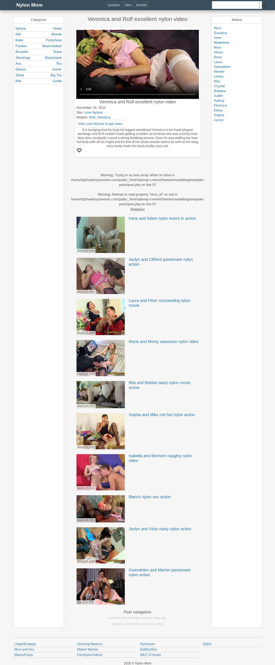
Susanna (220, 33)
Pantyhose (54, 40)
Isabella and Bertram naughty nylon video (160, 458)
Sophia (219, 115)
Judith (218, 96)
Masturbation (52, 46)
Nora (217, 47)
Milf (18, 34)
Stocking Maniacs (89, 644)
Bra (59, 63)
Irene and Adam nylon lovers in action (162, 218)
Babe (19, 40)
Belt (18, 81)
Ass (18, 63)
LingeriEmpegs (25, 644)
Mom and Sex (24, 649)
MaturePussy (23, 655)
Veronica (103, 117)
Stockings (23, 58)
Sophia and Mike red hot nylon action (162, 414)
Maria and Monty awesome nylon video (163, 341)
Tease (57, 52)
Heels (57, 28)
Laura (218, 62)
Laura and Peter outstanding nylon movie (159, 303)
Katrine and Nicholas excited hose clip (137, 618)
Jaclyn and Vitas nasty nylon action (160, 529)
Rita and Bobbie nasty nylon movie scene (159, 385)
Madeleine (221, 43)
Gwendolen (222, 67)
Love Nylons (93, 112)
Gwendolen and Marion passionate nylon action (160, 572)
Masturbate (53, 58)
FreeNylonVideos (89, 655)
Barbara (220, 91)
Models (141, 5)
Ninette (219, 72)
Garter (57, 69)
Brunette (22, 52)
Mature (21, 69)
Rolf (92, 117)
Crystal (219, 86)
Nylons (21, 28)
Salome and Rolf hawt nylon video (137, 624)
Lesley (219, 76)
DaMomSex (148, 649)
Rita (217, 81)
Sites (128, 5)
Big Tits (56, 75)
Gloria (218, 52)
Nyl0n (207, 644)
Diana (218, 110)
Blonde (57, 34)
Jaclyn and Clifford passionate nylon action (161, 261)
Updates (113, 5)
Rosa (218, 57)
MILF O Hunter (150, 655)
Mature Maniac (87, 649)
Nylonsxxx (147, 644)
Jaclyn (219, 120)
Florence (220, 105)
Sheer (20, 75)
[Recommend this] (79, 150)
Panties (21, 46)
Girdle (57, 81)
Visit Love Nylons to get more (100, 124)
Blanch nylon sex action (150, 497)
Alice (217, 28)
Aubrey (219, 101)
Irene (217, 38)
